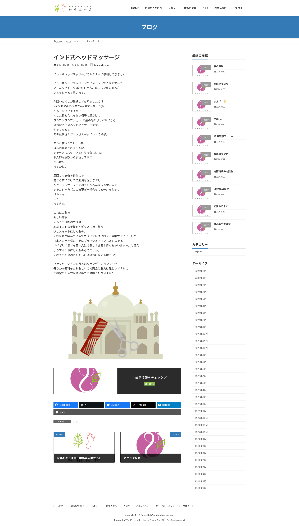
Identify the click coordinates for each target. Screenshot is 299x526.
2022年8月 (200, 446)
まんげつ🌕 (220, 101)
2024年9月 (200, 270)
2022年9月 (200, 439)
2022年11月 (201, 424)
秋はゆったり (221, 83)
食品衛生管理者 (222, 223)
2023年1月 (200, 410)
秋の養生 (218, 66)
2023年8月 (200, 361)
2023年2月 (200, 404)
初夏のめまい (221, 206)
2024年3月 (200, 312)
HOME (60, 506)
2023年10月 (201, 347)
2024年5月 (200, 298)
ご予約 (126, 506)
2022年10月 (201, 432)
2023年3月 (200, 396)
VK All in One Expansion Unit (172, 520)
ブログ (76, 421)
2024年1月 (200, 326)
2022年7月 (200, 453)
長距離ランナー (222, 153)
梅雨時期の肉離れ (223, 171)
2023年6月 (200, 375)
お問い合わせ (142, 506)
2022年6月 (200, 460)
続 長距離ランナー (224, 136)
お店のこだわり (77, 506)
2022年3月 (200, 481)
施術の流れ (111, 506)
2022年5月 (200, 467)
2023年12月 (201, 333)
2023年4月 (200, 389)
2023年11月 (201, 340)
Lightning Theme (148, 520)
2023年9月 (200, 354)
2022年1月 (200, 488)
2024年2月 (200, 319)
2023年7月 (200, 368)
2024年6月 (200, 291)
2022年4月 (200, 474)
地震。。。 (218, 118)
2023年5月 (200, 382)
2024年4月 (200, 305)
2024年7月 (200, 284)
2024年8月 (200, 277)
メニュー (95, 506)
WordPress (130, 520)
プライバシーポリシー (166, 506)
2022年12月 (201, 418)
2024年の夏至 (221, 188)
